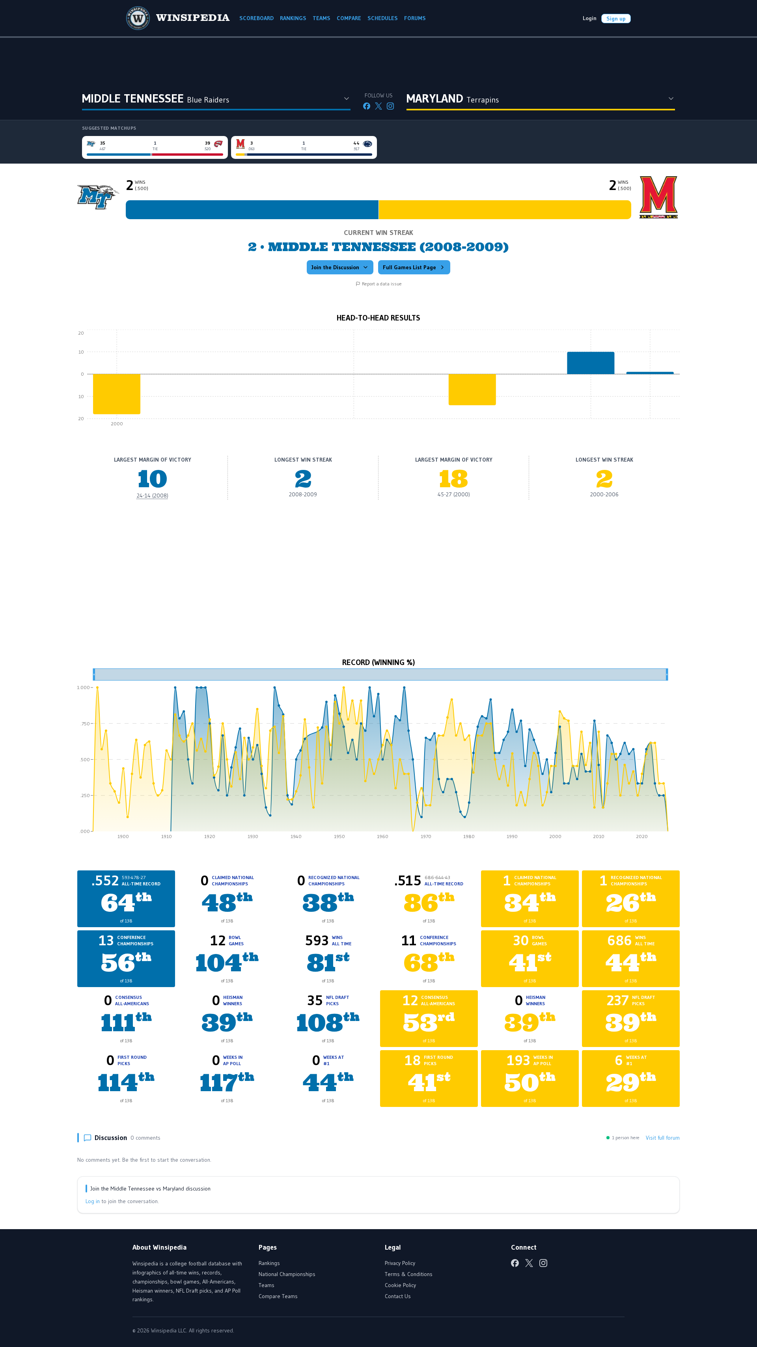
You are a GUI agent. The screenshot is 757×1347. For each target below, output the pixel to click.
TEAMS (321, 18)
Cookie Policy (400, 1285)
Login (590, 18)
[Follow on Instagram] (390, 106)
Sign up (616, 18)
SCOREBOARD (256, 18)
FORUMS (415, 18)
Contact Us (398, 1296)
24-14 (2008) (152, 495)
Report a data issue (382, 284)
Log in (93, 1201)
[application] (378, 380)
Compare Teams (278, 1296)
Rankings (269, 1263)
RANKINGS (293, 18)
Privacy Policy (400, 1263)
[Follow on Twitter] (378, 106)
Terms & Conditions (409, 1274)
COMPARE (349, 18)
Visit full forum (663, 1137)
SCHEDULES (382, 18)
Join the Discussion (335, 267)
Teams (266, 1285)
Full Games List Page (409, 267)
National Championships (287, 1274)
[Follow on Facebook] (366, 106)
